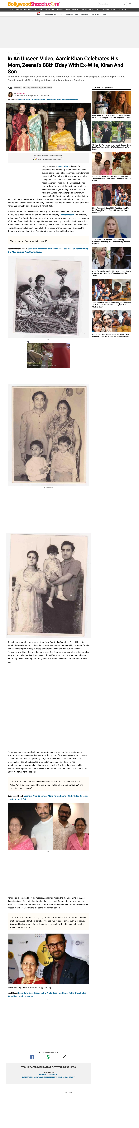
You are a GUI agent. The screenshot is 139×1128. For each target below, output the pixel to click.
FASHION (75, 10)
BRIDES (67, 10)
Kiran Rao (26, 87)
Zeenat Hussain (47, 87)
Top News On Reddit (99, 14)
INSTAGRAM (38, 99)
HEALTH (124, 10)
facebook (53, 1075)
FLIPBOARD (21, 99)
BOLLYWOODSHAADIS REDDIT (51, 99)
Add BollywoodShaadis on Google (49, 159)
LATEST (11, 10)
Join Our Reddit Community (77, 14)
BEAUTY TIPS (115, 10)
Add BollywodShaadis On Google (50, 14)
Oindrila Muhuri (20, 93)
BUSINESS (83, 10)
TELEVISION (38, 10)
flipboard (43, 1075)
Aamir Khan (17, 87)
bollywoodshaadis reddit (43, 1077)
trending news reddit (64, 1077)
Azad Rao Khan (35, 87)
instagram (27, 1077)
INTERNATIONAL (49, 10)
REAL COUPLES (93, 10)
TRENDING (19, 10)
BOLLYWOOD (28, 10)
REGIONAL (60, 10)
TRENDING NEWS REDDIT (70, 99)
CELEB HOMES (104, 10)
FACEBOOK (29, 99)
